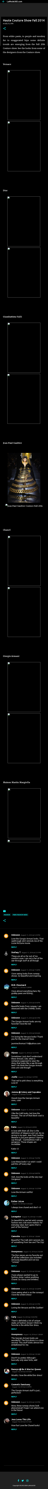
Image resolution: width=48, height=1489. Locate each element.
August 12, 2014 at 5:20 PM (27, 1127)
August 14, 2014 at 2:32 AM (30, 1354)
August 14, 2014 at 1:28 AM (33, 1334)
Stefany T (16, 952)
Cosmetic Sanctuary (20, 1384)
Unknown (15, 935)
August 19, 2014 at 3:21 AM (22, 1422)
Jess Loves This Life (21, 1419)
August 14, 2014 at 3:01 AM (22, 1371)
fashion (7, 915)
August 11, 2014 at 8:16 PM (30, 1003)
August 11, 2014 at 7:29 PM (22, 987)
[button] (4, 28)
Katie (13, 1127)
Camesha (15, 1236)
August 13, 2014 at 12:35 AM (22, 1204)
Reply (14, 947)
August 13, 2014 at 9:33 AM (30, 1271)
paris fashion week (20, 915)
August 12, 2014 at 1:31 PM (22, 1094)
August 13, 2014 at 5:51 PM (30, 1304)
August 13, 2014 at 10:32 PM (27, 1317)
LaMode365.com (14, 1)
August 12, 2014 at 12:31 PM (29, 1053)
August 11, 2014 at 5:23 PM (30, 935)
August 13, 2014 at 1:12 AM (31, 1217)
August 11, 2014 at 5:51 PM (31, 952)
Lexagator (16, 1216)
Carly (13, 1317)
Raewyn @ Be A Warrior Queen (26, 1369)
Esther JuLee (17, 1201)
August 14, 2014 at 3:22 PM (30, 1402)
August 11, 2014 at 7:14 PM (30, 970)
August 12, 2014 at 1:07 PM (28, 1077)
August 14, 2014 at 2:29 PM (22, 1387)
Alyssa (14, 1053)
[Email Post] (4, 912)
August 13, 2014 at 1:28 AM (30, 1236)
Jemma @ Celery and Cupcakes (26, 1092)
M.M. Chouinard (18, 985)
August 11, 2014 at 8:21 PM (30, 1018)
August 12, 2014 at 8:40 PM (30, 1173)
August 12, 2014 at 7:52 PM (30, 1158)
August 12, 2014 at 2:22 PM (30, 1110)
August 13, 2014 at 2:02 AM (33, 1251)
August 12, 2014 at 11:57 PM (31, 1188)
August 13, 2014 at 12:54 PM (31, 1289)
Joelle (14, 1077)
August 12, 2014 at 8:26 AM (30, 1033)
